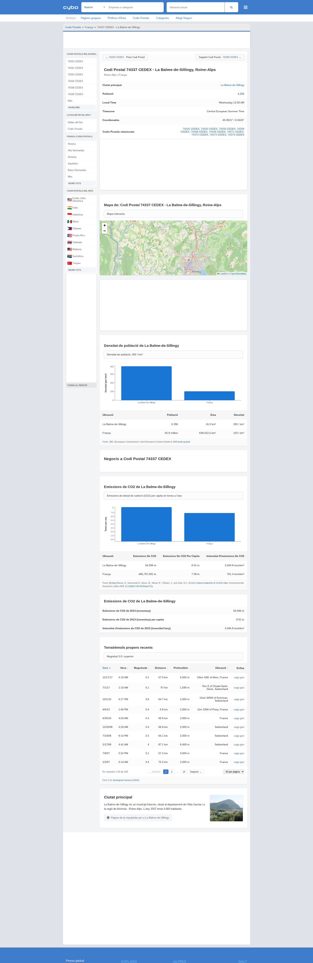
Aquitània (73, 163)
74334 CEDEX (75, 81)
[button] (104, 225)
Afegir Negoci (184, 18)
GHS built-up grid (181, 442)
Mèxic (73, 221)
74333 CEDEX (75, 74)
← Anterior (154, 771)
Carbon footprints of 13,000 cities (212, 583)
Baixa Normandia (77, 170)
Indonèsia (75, 215)
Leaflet (223, 273)
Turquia (73, 263)
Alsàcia (72, 143)
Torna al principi (77, 385)
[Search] (231, 7)
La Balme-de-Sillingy (232, 85)
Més (70, 100)
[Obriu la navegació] (245, 7)
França (89, 27)
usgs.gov (239, 677)
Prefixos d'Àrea (117, 18)
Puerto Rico (76, 235)
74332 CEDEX (75, 68)
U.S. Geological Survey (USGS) (123, 780)
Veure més (74, 107)
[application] (173, 386)
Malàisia (74, 249)
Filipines (74, 228)
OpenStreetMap (238, 273)
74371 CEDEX (235, 131)
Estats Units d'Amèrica (76, 199)
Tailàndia (74, 242)
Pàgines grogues (91, 18)
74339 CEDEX (75, 94)
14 (184, 771)
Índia (72, 208)
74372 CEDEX (199, 134)
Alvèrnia (72, 157)
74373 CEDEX (218, 134)
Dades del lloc (75, 122)
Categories (162, 18)
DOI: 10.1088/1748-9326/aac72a (136, 586)
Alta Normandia (76, 150)
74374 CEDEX (236, 134)
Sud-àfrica (75, 256)
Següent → (196, 771)
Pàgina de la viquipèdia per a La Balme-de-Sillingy (140, 817)
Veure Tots (74, 183)
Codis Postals (141, 18)
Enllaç (113, 583)
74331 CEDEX (75, 61)
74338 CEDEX (75, 87)
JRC (111, 442)
